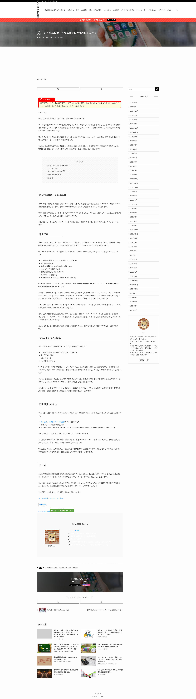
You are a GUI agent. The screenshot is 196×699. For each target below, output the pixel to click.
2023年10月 (134, 136)
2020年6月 (133, 306)
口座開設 (61, 567)
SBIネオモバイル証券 (59, 171)
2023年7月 (133, 149)
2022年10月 (134, 187)
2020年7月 (133, 302)
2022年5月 (133, 208)
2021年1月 (133, 276)
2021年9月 (133, 242)
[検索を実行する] (157, 89)
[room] (147, 360)
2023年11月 (134, 132)
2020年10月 (134, 289)
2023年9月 (133, 141)
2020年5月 (133, 310)
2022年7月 (133, 200)
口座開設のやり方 (54, 174)
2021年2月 (133, 272)
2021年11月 (134, 234)
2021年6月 (133, 255)
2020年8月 (133, 297)
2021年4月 (133, 263)
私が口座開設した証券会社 (58, 165)
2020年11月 (134, 285)
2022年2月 (133, 221)
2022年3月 (133, 217)
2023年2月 (133, 170)
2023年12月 (134, 128)
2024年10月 (134, 111)
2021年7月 (133, 251)
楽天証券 (55, 168)
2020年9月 (133, 293)
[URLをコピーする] (101, 89)
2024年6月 (133, 115)
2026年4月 (133, 102)
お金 (40, 37)
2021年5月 (133, 259)
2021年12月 (134, 230)
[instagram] (143, 360)
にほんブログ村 (44, 511)
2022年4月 (133, 213)
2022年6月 (133, 204)
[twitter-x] (140, 360)
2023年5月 (133, 158)
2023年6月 (133, 153)
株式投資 (68, 567)
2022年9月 (133, 191)
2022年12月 (134, 179)
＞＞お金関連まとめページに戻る (50, 498)
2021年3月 (133, 268)
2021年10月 (134, 238)
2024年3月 (133, 119)
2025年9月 (133, 107)
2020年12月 (134, 280)
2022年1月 (133, 225)
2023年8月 (133, 145)
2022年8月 (133, 196)
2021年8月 (133, 246)
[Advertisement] (98, 62)
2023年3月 (133, 166)
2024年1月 (133, 124)
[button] (58, 89)
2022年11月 (134, 183)
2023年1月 (133, 174)
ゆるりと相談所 (38, 10)
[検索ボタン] (176, 10)
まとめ (50, 178)
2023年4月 (133, 162)
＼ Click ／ (111, 20)
